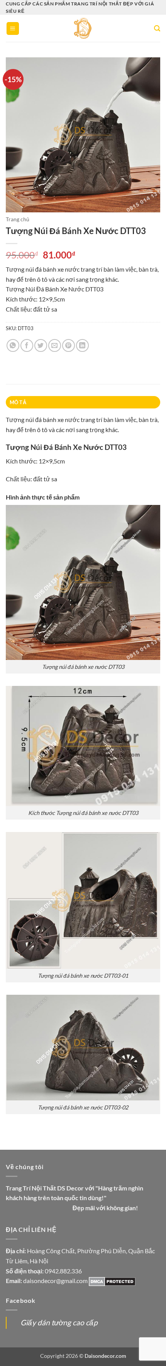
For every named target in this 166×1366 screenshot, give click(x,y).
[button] (13, 28)
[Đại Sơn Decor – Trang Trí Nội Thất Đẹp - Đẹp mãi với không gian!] (83, 28)
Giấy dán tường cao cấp (59, 1322)
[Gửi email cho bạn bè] (54, 345)
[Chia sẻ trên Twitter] (40, 345)
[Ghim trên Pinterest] (68, 345)
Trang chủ (17, 219)
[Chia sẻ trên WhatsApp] (13, 345)
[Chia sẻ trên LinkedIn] (82, 345)
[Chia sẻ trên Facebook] (26, 345)
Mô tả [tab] (18, 402)
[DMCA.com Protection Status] (112, 1280)
